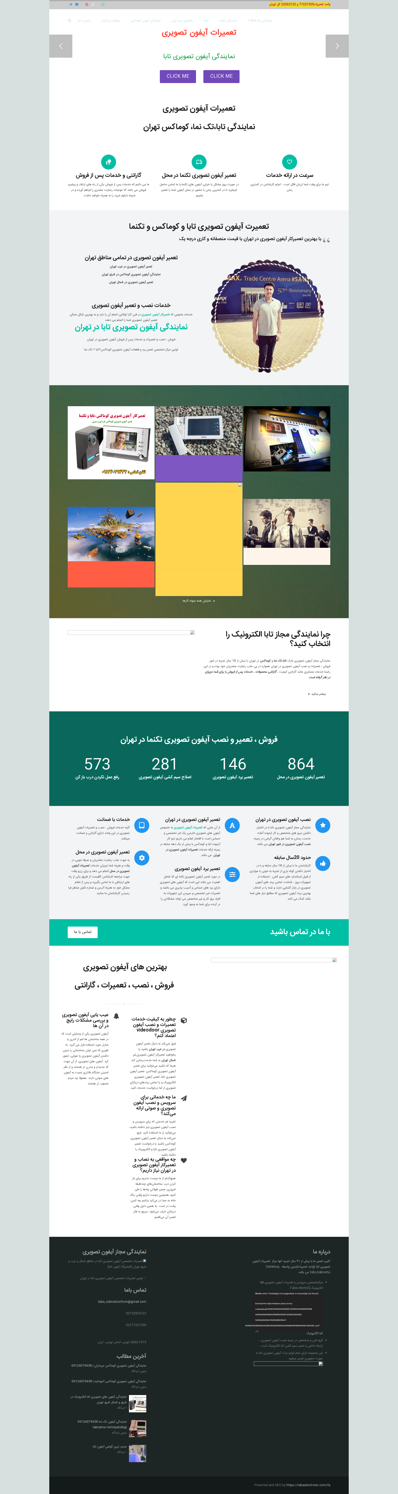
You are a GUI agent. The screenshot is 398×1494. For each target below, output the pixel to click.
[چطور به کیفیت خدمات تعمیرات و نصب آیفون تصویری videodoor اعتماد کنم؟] (181, 1021)
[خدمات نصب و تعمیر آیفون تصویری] (131, 297)
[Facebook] (77, 5)
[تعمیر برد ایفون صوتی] (286, 532)
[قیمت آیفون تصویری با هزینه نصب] (111, 547)
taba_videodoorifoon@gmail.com (122, 1301)
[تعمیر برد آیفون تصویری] (230, 874)
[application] (287, 1311)
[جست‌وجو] (69, 21)
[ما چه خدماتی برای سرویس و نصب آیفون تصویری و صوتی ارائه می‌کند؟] (181, 1099)
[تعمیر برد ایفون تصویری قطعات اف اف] (198, 539)
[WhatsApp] (103, 5)
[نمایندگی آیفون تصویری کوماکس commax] (198, 444)
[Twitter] (71, 5)
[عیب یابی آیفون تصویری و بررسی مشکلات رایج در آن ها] (114, 1016)
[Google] (87, 5)
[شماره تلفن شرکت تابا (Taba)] (286, 452)
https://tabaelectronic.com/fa (308, 1485)
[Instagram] (93, 5)
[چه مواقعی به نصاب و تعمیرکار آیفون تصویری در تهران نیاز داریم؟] (181, 1161)
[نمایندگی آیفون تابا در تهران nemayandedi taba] (111, 456)
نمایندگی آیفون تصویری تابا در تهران (131, 327)
